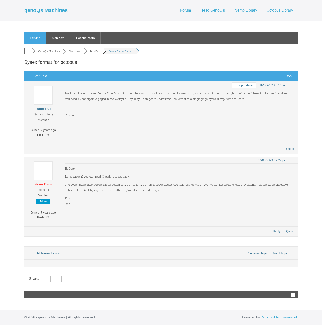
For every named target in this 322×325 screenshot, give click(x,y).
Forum (185, 10)
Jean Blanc (44, 184)
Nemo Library (246, 10)
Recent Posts (85, 38)
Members (58, 38)
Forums (35, 38)
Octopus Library (280, 10)
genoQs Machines (46, 10)
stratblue (44, 109)
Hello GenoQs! (212, 10)
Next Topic (281, 253)
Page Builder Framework (279, 317)
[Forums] (28, 51)
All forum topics (47, 253)
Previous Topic (256, 253)
